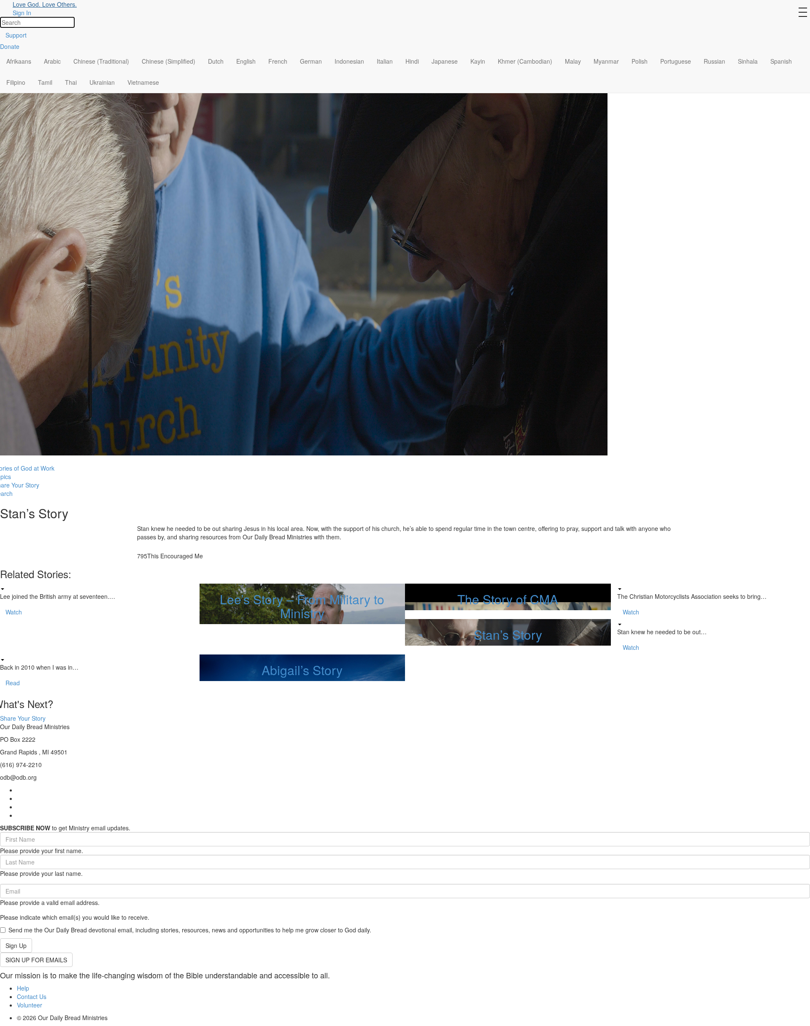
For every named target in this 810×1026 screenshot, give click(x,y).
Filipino (15, 82)
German (311, 61)
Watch (13, 612)
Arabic (52, 61)
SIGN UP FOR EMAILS (36, 960)
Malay (573, 61)
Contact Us (31, 996)
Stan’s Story (508, 634)
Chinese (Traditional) (101, 61)
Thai (71, 82)
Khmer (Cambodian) (525, 61)
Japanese (445, 61)
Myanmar (606, 61)
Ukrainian (102, 82)
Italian (385, 61)
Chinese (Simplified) (168, 61)
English (246, 61)
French (277, 61)
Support (16, 35)
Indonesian (349, 61)
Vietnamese (143, 82)
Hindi (412, 61)
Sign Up (16, 945)
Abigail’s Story (302, 670)
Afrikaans (18, 61)
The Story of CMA (507, 599)
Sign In (22, 12)
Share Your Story (23, 718)
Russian (714, 61)
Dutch (216, 61)
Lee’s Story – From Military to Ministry (302, 606)
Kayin (477, 61)
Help (23, 988)
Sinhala (748, 61)
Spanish (781, 61)
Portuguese (675, 61)
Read (12, 683)
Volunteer (29, 1005)
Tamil (45, 82)
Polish (640, 61)
